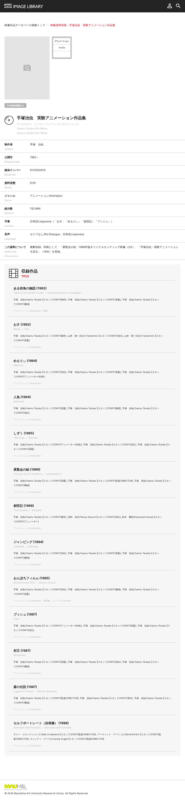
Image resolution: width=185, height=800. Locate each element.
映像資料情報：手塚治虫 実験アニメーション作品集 (82, 25)
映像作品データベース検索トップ (25, 25)
